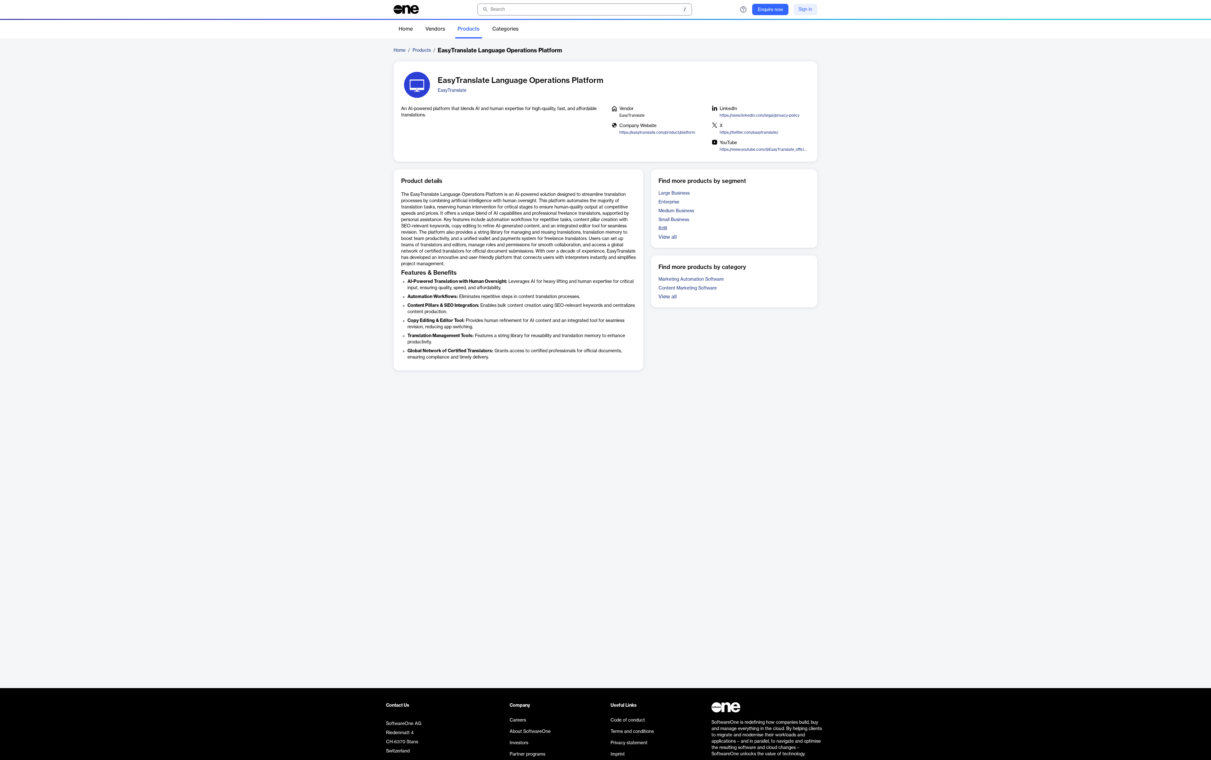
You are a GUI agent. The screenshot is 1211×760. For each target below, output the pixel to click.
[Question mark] (743, 9)
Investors (519, 743)
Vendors (435, 29)
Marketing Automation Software (691, 279)
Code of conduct (628, 720)
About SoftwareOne (530, 731)
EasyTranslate (452, 90)
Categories (505, 29)
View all (667, 237)
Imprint (618, 754)
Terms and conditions (632, 731)
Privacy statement (629, 743)
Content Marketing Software (687, 288)
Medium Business (676, 211)
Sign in (805, 9)
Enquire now (770, 10)
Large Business (674, 193)
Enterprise (668, 202)
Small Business (673, 220)
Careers (518, 720)
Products (469, 29)
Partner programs (527, 754)
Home (406, 29)
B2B (662, 228)
